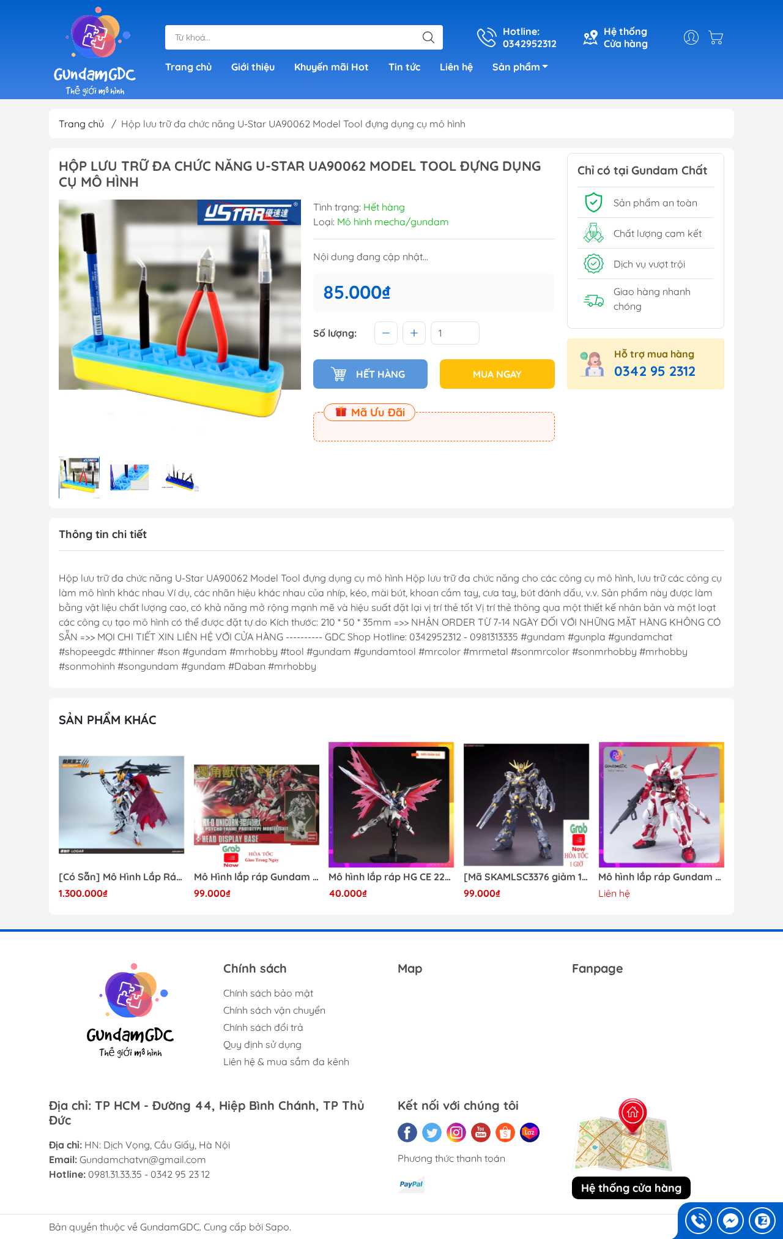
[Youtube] (481, 1132)
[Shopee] (505, 1132)
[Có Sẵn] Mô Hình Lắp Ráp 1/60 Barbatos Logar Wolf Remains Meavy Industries (122, 877)
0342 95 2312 (655, 371)
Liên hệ (456, 67)
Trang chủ (188, 67)
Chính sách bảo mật (268, 993)
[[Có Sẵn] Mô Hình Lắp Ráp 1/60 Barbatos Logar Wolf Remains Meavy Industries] (122, 805)
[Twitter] (432, 1132)
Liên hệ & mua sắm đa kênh (286, 1061)
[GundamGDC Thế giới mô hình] (95, 51)
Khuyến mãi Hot (331, 67)
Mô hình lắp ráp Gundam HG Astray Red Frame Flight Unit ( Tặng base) (661, 877)
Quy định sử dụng (262, 1044)
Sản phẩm (516, 67)
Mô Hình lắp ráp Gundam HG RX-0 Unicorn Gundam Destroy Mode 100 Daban (257, 877)
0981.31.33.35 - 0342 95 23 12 (149, 1174)
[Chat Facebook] (730, 1220)
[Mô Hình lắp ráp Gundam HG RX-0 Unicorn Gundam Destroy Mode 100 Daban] (257, 805)
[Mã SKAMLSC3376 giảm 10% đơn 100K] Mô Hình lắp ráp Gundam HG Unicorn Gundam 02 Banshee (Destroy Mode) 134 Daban (527, 877)
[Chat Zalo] (762, 1220)
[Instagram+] (456, 1132)
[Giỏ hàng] (718, 37)
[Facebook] (407, 1132)
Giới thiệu (253, 67)
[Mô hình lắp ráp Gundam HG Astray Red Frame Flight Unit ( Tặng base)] (661, 805)
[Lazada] (530, 1132)
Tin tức (404, 67)
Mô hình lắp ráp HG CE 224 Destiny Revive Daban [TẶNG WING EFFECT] (391, 877)
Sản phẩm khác (108, 719)
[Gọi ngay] (698, 1220)
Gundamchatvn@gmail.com (143, 1159)
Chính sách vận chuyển (274, 1010)
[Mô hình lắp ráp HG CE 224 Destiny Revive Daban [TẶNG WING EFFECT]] (391, 805)
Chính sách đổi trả (263, 1027)
